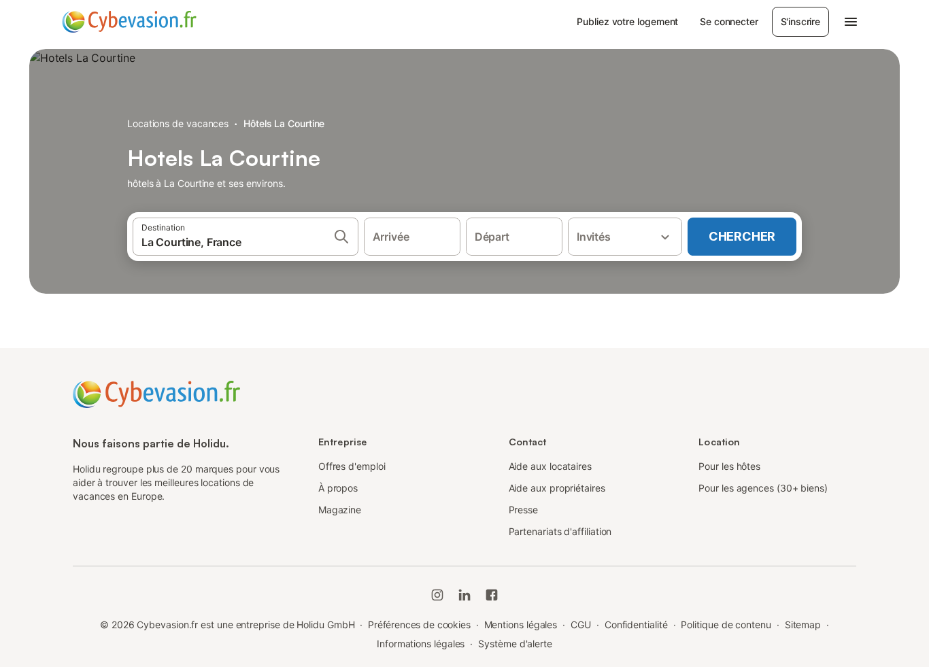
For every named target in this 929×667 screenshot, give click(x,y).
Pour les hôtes (729, 466)
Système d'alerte (515, 643)
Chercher (742, 236)
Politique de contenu (726, 624)
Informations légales (420, 643)
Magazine (339, 509)
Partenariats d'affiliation (560, 531)
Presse (524, 509)
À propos (338, 488)
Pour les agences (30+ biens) (763, 488)
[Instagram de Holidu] (437, 595)
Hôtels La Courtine (284, 123)
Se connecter (729, 21)
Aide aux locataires (550, 466)
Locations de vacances (178, 123)
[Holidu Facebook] (491, 595)
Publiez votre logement (627, 21)
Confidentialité (636, 624)
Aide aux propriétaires (557, 488)
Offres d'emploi (352, 466)
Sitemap (803, 624)
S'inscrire (800, 21)
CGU (581, 624)
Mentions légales (521, 624)
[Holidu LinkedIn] (464, 595)
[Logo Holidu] (129, 22)
